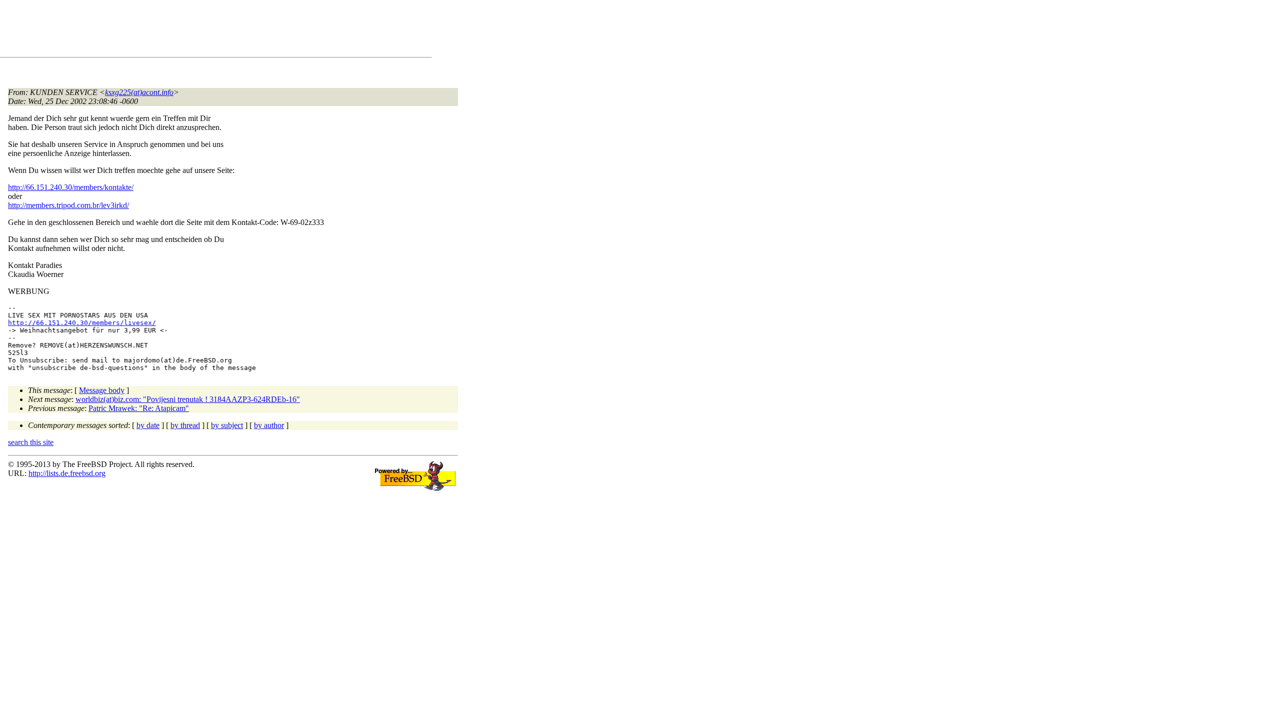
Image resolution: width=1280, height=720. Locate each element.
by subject (227, 425)
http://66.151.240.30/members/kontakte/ (71, 187)
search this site (31, 442)
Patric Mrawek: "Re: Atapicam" (138, 408)
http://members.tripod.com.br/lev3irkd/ (68, 205)
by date (148, 425)
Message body (101, 390)
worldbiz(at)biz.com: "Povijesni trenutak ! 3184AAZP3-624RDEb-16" (188, 399)
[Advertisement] (190, 30)
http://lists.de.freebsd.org (67, 473)
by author (269, 425)
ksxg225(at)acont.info (139, 92)
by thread (185, 425)
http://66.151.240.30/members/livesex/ (82, 322)
